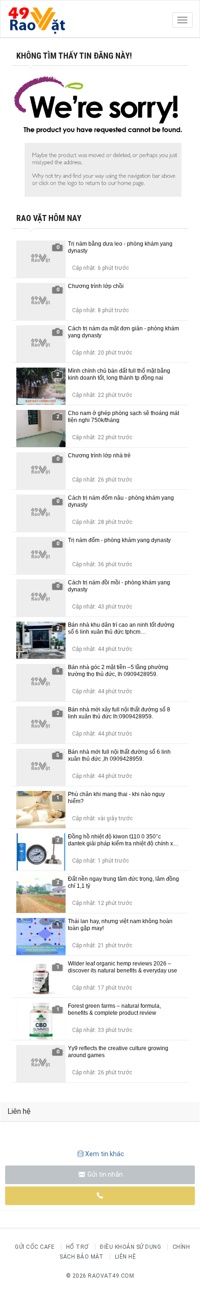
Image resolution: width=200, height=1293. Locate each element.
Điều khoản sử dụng (130, 1247)
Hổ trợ (77, 1247)
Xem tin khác (104, 1154)
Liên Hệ (125, 1256)
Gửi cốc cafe (34, 1247)
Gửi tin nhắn (104, 1174)
